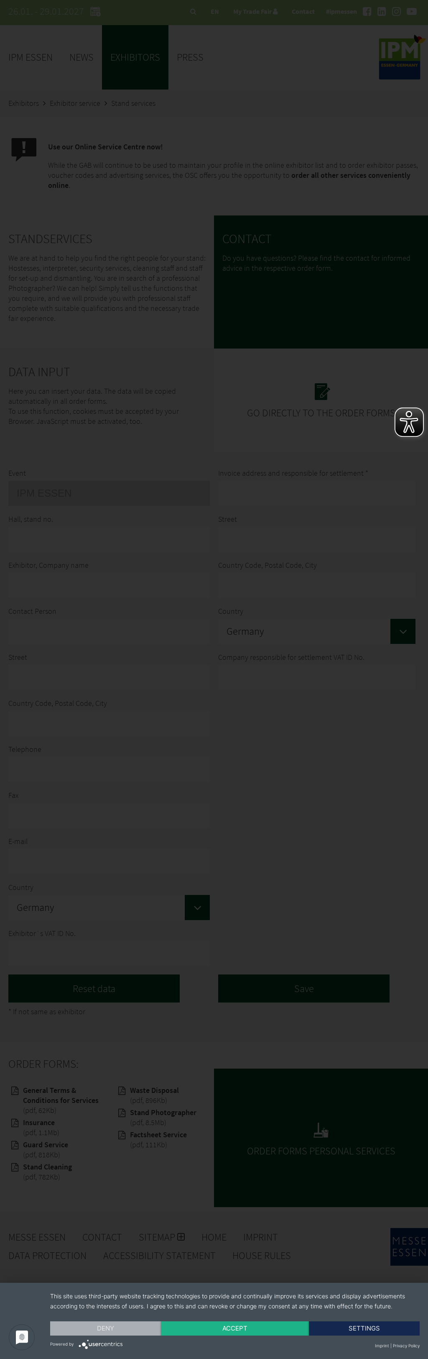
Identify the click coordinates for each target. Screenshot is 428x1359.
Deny (105, 1328)
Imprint (382, 1345)
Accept (234, 1328)
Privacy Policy (406, 1345)
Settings (364, 1328)
